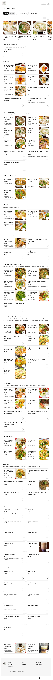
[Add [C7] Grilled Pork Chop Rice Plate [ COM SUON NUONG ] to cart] (24, 430)
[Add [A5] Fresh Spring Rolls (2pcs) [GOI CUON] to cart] (24, 94)
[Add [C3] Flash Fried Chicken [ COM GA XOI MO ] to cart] (24, 407)
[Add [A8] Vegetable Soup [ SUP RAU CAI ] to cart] (47, 105)
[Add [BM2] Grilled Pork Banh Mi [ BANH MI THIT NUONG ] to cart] (47, 247)
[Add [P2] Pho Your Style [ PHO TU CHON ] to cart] (15, 32)
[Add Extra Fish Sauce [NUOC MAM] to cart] (24, 623)
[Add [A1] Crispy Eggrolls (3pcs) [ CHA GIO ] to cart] (24, 72)
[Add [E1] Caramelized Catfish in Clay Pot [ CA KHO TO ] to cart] (24, 277)
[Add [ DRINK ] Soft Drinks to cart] (47, 528)
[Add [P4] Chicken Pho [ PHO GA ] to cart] (44, 32)
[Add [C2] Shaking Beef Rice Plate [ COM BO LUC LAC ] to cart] (47, 396)
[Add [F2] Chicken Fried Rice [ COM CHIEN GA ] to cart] (47, 477)
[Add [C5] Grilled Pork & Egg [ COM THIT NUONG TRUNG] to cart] (24, 418)
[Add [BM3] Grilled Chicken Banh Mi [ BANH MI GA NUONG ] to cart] (24, 258)
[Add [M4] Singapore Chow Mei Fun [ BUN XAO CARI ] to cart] (47, 458)
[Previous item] (44, 18)
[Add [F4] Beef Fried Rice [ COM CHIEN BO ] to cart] (47, 488)
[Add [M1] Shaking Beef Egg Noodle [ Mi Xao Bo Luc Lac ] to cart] (24, 447)
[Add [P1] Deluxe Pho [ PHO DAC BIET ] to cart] (29, 32)
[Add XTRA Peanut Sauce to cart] (47, 612)
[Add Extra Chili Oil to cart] (24, 634)
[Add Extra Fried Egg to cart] (24, 590)
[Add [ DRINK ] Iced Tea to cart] (24, 539)
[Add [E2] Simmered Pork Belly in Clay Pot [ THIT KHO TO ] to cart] (47, 277)
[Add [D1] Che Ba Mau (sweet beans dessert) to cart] (47, 652)
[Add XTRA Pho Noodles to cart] (24, 578)
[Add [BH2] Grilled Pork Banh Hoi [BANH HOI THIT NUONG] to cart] (47, 218)
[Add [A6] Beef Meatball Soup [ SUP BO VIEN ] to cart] (47, 94)
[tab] (6, 13)
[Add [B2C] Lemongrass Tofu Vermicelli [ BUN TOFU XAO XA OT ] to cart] (47, 344)
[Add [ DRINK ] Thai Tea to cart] (24, 550)
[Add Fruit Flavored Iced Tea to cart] (47, 561)
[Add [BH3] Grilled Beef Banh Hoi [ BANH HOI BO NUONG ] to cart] (24, 229)
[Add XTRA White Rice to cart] (47, 578)
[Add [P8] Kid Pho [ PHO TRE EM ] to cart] (24, 169)
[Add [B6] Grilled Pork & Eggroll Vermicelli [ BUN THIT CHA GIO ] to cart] (47, 366)
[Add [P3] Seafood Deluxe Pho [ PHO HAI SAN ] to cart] (24, 136)
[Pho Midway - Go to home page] (4, 3)
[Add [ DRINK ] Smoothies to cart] (24, 561)
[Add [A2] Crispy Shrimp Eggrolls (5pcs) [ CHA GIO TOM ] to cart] (47, 72)
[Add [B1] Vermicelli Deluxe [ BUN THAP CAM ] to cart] (24, 332)
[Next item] (47, 18)
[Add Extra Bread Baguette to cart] (47, 590)
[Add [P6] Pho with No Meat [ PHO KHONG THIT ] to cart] (24, 158)
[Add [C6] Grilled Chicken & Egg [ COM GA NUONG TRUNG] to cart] (47, 418)
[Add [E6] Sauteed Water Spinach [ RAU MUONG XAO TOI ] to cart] (24, 299)
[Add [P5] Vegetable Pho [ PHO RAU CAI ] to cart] (47, 147)
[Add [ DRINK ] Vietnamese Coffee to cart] (24, 517)
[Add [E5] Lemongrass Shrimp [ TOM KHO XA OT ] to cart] (47, 288)
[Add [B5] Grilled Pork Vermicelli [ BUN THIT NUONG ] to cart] (24, 366)
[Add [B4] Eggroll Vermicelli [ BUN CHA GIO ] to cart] (47, 355)
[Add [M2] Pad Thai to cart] (47, 447)
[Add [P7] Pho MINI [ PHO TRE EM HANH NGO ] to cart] (47, 158)
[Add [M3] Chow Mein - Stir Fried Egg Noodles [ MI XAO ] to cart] (24, 458)
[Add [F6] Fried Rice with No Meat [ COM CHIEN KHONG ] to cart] (47, 499)
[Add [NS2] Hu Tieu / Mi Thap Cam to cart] (47, 186)
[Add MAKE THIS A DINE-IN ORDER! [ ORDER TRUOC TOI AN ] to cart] (24, 55)
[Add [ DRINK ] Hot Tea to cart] (47, 539)
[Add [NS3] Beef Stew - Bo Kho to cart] (24, 197)
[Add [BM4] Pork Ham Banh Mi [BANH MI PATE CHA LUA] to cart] (47, 258)
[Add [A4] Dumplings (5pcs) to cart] (47, 83)
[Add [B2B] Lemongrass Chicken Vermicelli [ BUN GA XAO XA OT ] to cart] (24, 344)
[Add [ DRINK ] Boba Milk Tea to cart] (47, 550)
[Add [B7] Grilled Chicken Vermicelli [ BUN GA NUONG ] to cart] (24, 377)
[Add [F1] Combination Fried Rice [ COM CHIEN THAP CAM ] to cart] (24, 477)
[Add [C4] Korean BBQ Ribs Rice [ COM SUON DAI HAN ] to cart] (47, 407)
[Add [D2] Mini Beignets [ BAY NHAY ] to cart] (24, 652)
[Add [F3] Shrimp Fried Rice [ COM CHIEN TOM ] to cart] (24, 488)
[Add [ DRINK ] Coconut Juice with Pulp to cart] (24, 528)
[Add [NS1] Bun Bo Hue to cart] (24, 186)
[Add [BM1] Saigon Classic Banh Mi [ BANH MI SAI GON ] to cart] (24, 247)
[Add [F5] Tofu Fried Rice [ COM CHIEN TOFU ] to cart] (24, 499)
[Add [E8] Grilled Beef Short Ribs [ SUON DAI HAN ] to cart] (24, 310)
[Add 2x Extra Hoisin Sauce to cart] (47, 601)
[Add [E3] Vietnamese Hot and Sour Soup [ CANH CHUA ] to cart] (24, 288)
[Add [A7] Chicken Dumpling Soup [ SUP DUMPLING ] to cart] (24, 105)
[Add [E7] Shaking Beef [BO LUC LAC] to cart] (47, 299)
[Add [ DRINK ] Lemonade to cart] (47, 517)
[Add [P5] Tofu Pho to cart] (24, 147)
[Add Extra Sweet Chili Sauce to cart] (47, 623)
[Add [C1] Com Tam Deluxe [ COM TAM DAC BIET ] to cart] (24, 396)
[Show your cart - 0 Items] (48, 3)
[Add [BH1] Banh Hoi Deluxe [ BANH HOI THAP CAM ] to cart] (24, 218)
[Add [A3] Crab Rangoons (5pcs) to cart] (24, 83)
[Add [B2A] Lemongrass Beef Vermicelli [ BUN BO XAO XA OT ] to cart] (47, 332)
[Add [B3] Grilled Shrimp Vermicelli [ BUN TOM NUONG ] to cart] (24, 355)
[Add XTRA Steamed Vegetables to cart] (24, 601)
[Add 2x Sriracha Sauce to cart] (24, 612)
